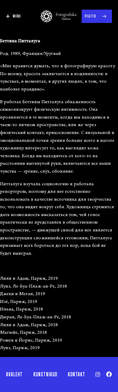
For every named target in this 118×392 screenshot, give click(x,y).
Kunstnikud (45, 374)
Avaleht (14, 374)
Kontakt (76, 374)
